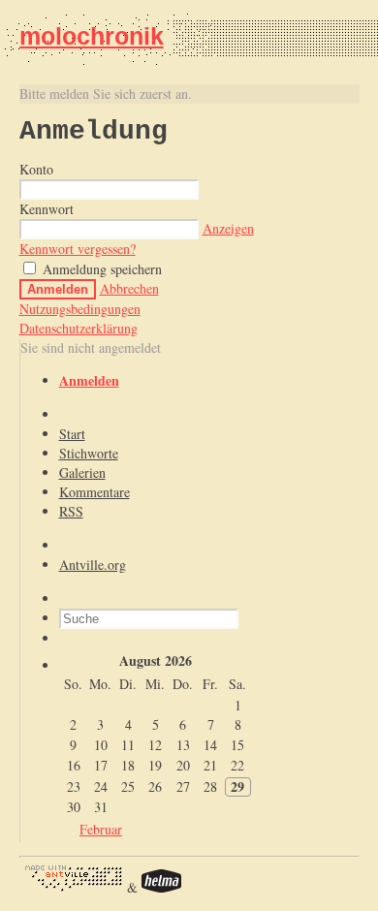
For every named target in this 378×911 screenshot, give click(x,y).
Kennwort (46, 209)
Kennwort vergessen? (77, 248)
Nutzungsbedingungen (80, 308)
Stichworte (88, 453)
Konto (36, 169)
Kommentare (94, 492)
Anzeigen (228, 228)
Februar (100, 829)
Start (72, 433)
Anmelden (57, 289)
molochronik (91, 35)
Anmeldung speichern (100, 269)
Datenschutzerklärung (78, 328)
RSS (71, 511)
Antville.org (92, 564)
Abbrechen (129, 288)
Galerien (82, 472)
